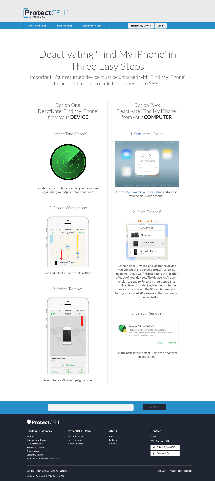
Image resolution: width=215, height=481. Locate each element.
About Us (113, 436)
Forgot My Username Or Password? (43, 458)
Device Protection (76, 436)
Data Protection (75, 440)
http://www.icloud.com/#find (143, 192)
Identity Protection (76, 444)
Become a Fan (163, 453)
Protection (37, 25)
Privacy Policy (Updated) (180, 471)
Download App (33, 451)
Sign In (139, 133)
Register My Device (35, 447)
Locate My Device (35, 455)
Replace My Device (141, 25)
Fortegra (46, 13)
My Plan (30, 436)
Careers (113, 444)
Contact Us (155, 436)
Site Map (162, 471)
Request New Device (36, 440)
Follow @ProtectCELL (167, 447)
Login (161, 25)
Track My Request (35, 444)
